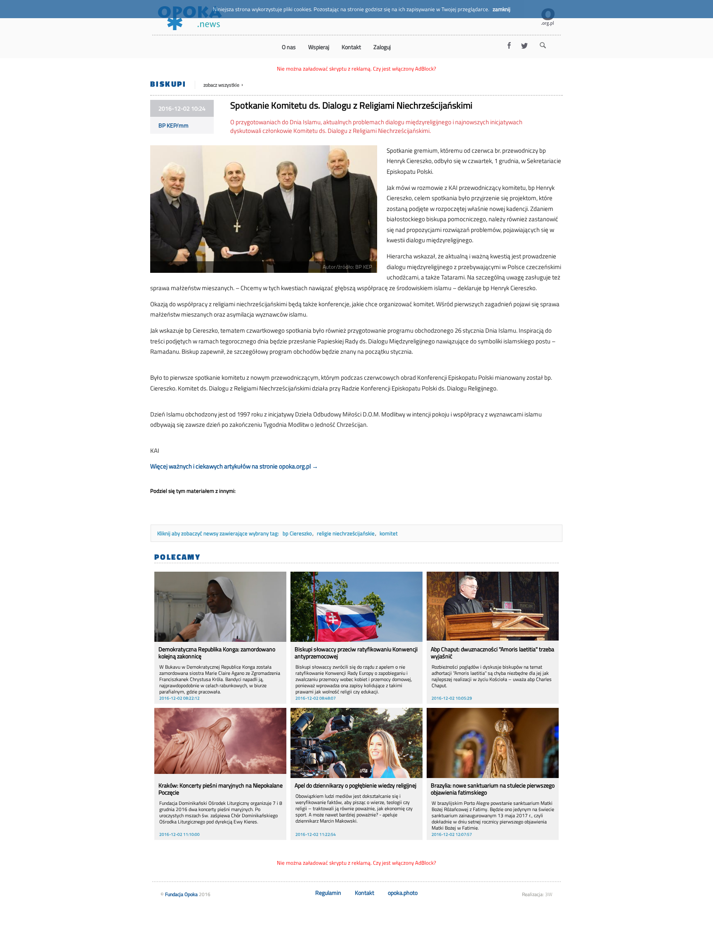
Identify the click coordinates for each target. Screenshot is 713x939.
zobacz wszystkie (222, 85)
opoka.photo (403, 892)
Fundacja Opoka (181, 894)
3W (548, 894)
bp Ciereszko (297, 533)
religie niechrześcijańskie (346, 533)
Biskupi (168, 84)
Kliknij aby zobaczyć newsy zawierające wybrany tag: (218, 533)
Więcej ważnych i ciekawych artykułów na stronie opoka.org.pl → (234, 466)
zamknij (501, 9)
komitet (389, 533)
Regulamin (328, 892)
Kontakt (364, 892)
